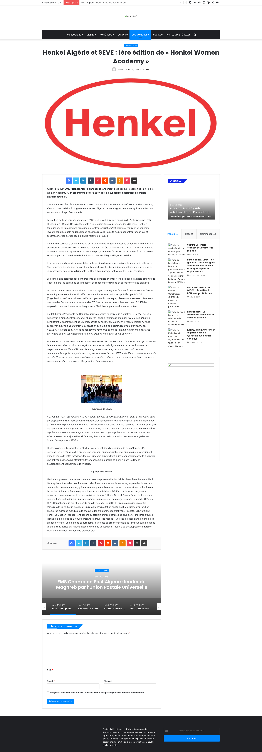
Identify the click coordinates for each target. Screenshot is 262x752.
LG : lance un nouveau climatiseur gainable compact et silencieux (112, 2)
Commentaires (208, 233)
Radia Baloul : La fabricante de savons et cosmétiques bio (200, 314)
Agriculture (74, 35)
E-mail (51, 681)
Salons (122, 35)
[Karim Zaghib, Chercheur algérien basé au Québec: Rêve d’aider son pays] (176, 338)
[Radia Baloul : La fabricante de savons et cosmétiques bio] (176, 318)
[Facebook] (69, 180)
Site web (108, 681)
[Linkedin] (83, 180)
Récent (189, 233)
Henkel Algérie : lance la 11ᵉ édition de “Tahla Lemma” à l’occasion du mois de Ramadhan (189, 210)
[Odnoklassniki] (120, 180)
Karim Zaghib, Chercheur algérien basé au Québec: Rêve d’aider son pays (201, 334)
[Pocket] (127, 180)
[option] (101, 584)
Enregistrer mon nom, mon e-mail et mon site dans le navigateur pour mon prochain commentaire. (97, 692)
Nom (50, 670)
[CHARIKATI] (131, 16)
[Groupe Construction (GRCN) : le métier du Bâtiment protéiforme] (176, 297)
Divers (90, 35)
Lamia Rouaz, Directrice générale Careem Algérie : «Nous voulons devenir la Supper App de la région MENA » (201, 265)
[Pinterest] (98, 180)
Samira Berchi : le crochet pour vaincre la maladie (200, 247)
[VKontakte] (112, 180)
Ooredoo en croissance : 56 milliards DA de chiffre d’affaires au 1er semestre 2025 (102, 585)
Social (157, 35)
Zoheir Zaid (122, 69)
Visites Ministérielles (178, 35)
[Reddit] (105, 180)
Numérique (106, 35)
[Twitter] (76, 180)
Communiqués (139, 35)
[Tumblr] (91, 180)
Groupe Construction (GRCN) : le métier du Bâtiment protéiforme (199, 290)
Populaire (172, 233)
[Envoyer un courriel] (128, 69)
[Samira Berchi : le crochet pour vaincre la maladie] (176, 249)
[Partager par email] (134, 180)
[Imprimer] (144, 543)
